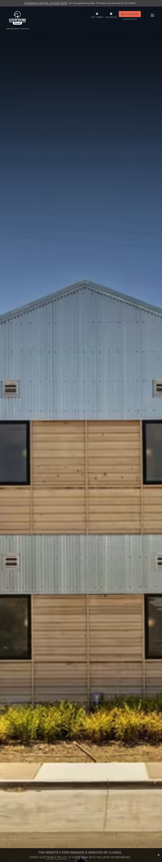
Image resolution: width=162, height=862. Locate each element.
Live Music (111, 17)
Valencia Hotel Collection (45, 3)
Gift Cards (97, 17)
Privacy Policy (56, 857)
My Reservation (130, 19)
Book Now (129, 14)
